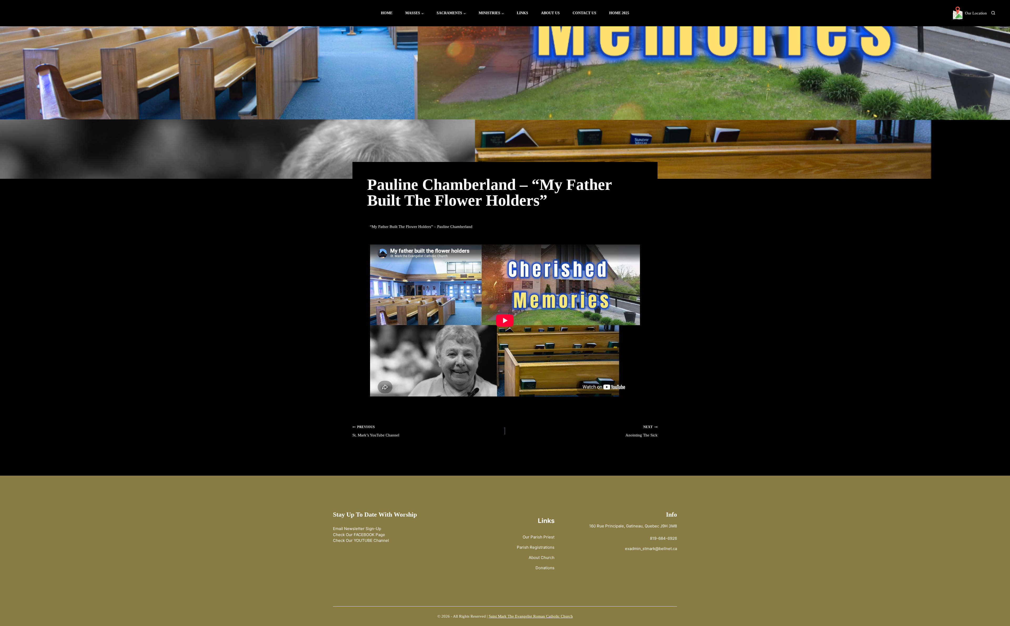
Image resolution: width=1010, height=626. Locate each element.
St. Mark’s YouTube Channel (375, 431)
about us (550, 13)
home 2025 (619, 13)
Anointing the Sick (641, 431)
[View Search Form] (993, 13)
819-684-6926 (663, 538)
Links (522, 13)
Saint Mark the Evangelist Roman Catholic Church (531, 616)
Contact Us (584, 13)
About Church (541, 557)
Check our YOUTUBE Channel (361, 540)
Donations (545, 567)
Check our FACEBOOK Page (359, 534)
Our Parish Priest (538, 537)
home (386, 13)
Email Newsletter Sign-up (357, 528)
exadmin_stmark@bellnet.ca (651, 548)
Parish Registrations (535, 547)
